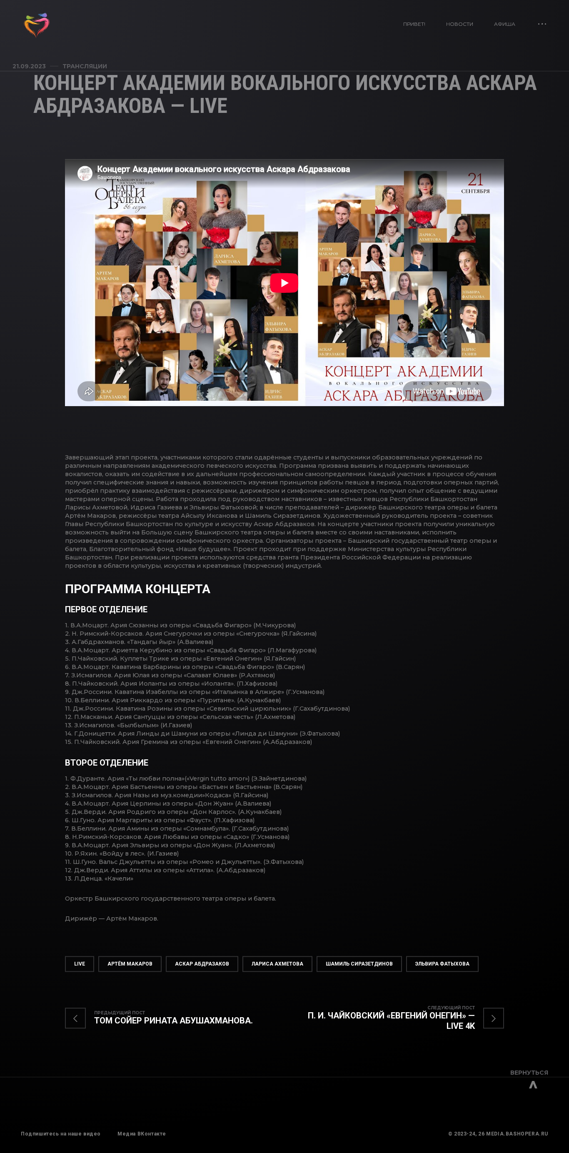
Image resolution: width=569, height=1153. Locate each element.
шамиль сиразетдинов (359, 964)
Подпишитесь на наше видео (61, 1134)
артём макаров (129, 964)
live (79, 964)
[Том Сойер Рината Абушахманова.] (167, 1018)
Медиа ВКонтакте (141, 1134)
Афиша (504, 24)
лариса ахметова (277, 964)
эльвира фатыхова (442, 964)
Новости (459, 24)
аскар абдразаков (202, 964)
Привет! (414, 24)
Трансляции (84, 66)
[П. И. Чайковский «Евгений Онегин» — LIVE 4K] (394, 1018)
